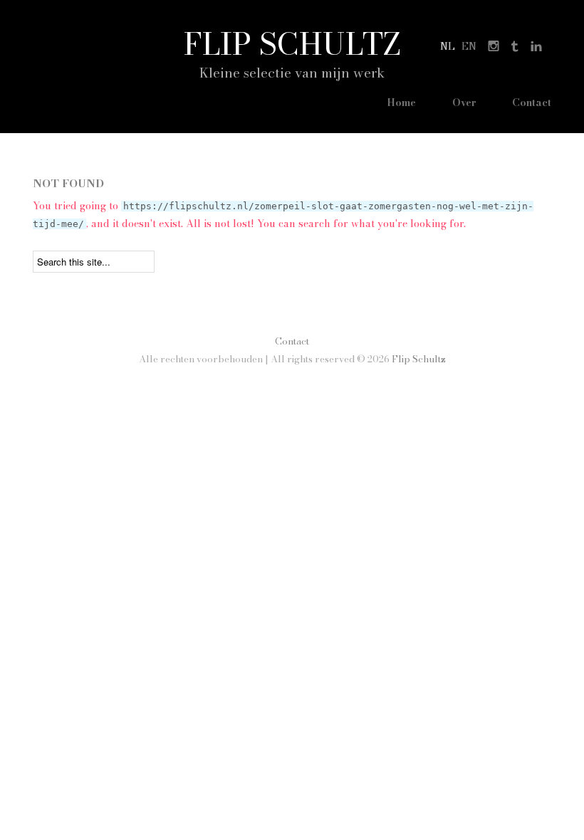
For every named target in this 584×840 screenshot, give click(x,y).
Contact (531, 102)
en (469, 46)
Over (464, 102)
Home (401, 102)
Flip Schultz (292, 43)
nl (447, 46)
